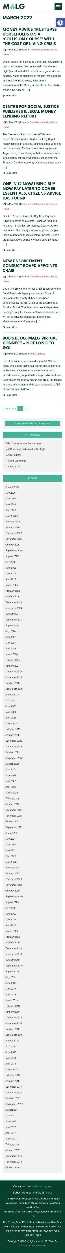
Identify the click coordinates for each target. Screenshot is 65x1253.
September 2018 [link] (14, 1034)
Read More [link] (11, 95)
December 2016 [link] (13, 1155)
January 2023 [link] (12, 735)
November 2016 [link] (13, 1161)
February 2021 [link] (12, 867)
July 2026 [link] (10, 492)
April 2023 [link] (10, 717)
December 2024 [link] (13, 602)
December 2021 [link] (13, 809)
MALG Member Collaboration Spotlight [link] (25, 449)
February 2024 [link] (12, 660)
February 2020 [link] (12, 936)
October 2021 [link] (12, 821)
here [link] (48, 1192)
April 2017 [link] (10, 1132)
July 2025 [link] (10, 562)
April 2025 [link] (10, 579)
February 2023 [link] (12, 729)
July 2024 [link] (10, 631)
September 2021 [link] (14, 827)
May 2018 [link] (10, 1057)
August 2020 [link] (12, 902)
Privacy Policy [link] (38, 1245)
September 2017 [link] (14, 1104)
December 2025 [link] (13, 533)
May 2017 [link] (10, 1127)
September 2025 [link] (14, 550)
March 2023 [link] (11, 723)
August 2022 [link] (12, 763)
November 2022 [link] (13, 746)
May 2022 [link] (10, 781)
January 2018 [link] (12, 1081)
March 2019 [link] (11, 1000)
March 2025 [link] (11, 585)
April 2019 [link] (10, 994)
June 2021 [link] (10, 844)
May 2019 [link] (10, 988)
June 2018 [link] (10, 1052)
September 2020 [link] (14, 896)
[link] (60, 22)
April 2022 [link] (10, 786)
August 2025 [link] (12, 556)
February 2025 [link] (12, 590)
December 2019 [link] (13, 948)
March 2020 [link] (11, 931)
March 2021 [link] (11, 861)
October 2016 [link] (12, 1167)
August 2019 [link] (12, 971)
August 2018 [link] (12, 1040)
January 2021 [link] (12, 873)
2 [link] (25, 408)
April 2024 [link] (10, 648)
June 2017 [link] (10, 1121)
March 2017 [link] (11, 1138)
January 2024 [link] (12, 665)
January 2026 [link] (12, 527)
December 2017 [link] (13, 1086)
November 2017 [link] (13, 1092)
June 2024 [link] (10, 636)
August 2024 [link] (12, 625)
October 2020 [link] (12, 890)
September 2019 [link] (14, 965)
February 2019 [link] (12, 1006)
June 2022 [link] (10, 775)
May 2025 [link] (10, 573)
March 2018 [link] (11, 1069)
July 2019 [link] (10, 977)
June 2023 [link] (10, 706)
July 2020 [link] (10, 908)
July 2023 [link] (10, 700)
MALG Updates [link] (37, 353)
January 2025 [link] (12, 596)
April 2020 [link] (10, 925)
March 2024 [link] (11, 654)
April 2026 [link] (10, 510)
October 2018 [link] (12, 1029)
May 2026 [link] (10, 504)
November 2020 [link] (13, 884)
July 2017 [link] (10, 1115)
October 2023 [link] (12, 683)
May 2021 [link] (10, 850)
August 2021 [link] (12, 833)
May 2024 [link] (10, 642)
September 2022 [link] (14, 758)
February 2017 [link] (12, 1144)
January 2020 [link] (12, 942)
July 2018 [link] (10, 1046)
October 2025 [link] (12, 544)
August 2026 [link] (12, 487)
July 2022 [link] (10, 769)
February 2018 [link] (12, 1075)
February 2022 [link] (12, 798)
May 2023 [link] (10, 711)
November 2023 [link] (13, 677)
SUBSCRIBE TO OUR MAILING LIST (33, 423)
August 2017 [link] (12, 1109)
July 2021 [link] (10, 838)
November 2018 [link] (13, 1023)
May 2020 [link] (10, 919)
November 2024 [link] (13, 608)
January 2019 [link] (12, 1011)
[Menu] (58, 6)
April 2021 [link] (10, 856)
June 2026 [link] (10, 498)
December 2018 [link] (13, 1017)
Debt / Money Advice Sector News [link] (23, 443)
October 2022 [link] (12, 752)
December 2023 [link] (13, 671)
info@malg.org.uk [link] (40, 1186)
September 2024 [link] (14, 619)
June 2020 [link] (10, 913)
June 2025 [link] (10, 567)
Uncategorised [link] (12, 466)
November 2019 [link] (13, 954)
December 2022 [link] (13, 740)
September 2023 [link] (14, 688)
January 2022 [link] (12, 804)
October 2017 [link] (12, 1098)
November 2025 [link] (13, 538)
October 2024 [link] (12, 613)
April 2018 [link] (10, 1063)
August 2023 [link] (12, 694)
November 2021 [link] (13, 815)
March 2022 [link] (11, 792)
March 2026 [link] (11, 515)
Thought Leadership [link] (15, 460)
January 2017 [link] (12, 1150)
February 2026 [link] (12, 521)
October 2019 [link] (12, 959)
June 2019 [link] (10, 982)
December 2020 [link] (13, 879)
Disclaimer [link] (25, 1245)
